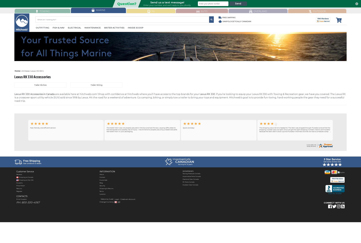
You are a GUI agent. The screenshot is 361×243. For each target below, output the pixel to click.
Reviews (19, 174)
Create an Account (127, 199)
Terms (102, 191)
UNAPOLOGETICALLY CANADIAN (236, 21)
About (102, 174)
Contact (102, 177)
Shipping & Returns (106, 188)
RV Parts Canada (188, 182)
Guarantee (103, 180)
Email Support (21, 199)
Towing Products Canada (191, 174)
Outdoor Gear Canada (190, 185)
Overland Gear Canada (191, 179)
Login (117, 199)
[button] (305, 215)
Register (19, 191)
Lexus (33, 71)
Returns (19, 188)
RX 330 (40, 71)
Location (103, 194)
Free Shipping (229, 17)
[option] (180, 46)
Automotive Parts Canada (192, 176)
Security (102, 186)
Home (17, 71)
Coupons (19, 183)
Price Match (20, 186)
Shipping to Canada (26, 177)
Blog (101, 183)
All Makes (25, 71)
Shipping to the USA (26, 180)
